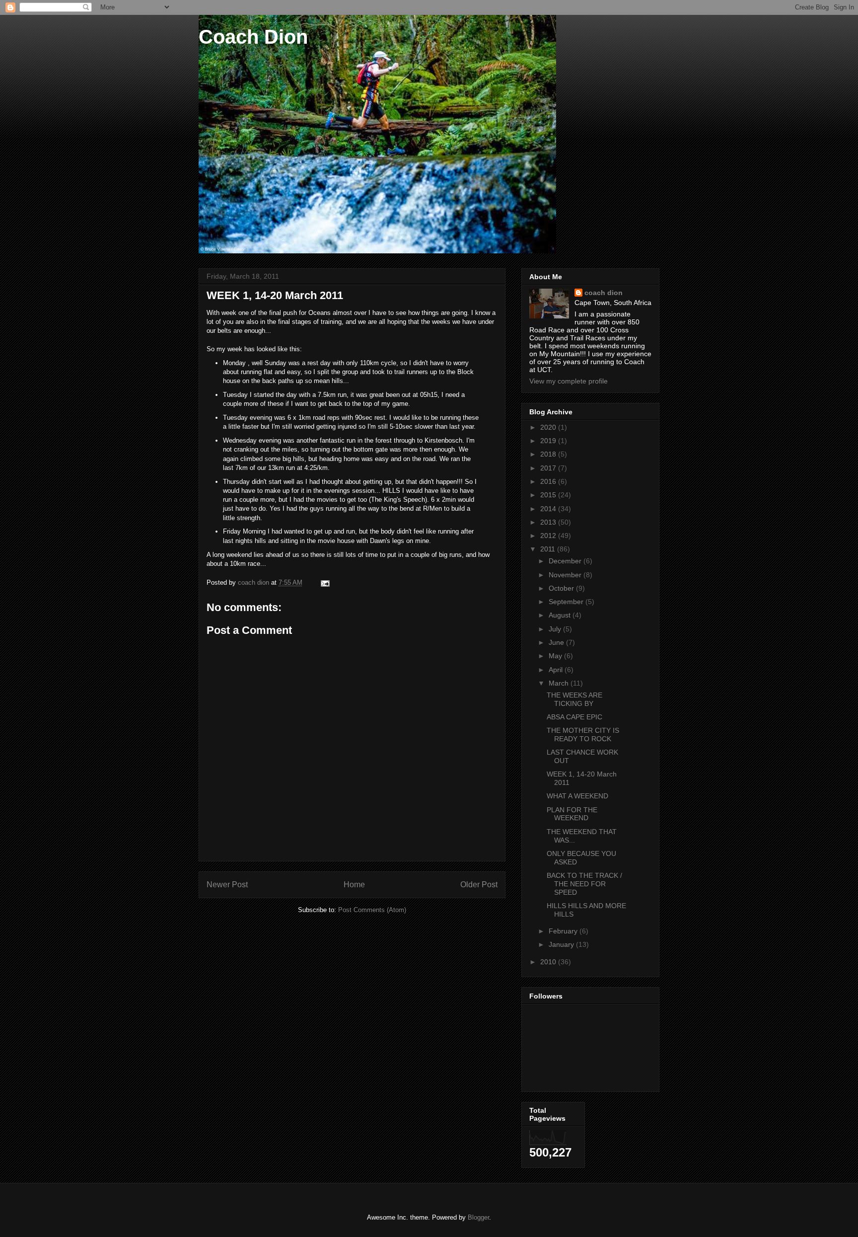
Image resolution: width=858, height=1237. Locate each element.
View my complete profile (568, 381)
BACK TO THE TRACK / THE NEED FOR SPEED (584, 883)
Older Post (479, 884)
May (556, 656)
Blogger (478, 1217)
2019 (549, 441)
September (567, 602)
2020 (549, 427)
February (564, 931)
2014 (549, 509)
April (557, 670)
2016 (549, 481)
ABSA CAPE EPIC (574, 717)
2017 (549, 468)
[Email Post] (324, 582)
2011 (548, 549)
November (566, 575)
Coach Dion (253, 37)
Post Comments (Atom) (372, 910)
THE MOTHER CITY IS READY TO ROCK (583, 734)
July (556, 629)
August (560, 615)
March (560, 683)
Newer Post (227, 884)
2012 (549, 536)
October (562, 588)
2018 (549, 454)
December (566, 561)
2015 (549, 495)
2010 (549, 962)
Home (354, 884)
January (562, 944)
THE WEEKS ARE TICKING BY (574, 699)
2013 (549, 522)
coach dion (603, 293)
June (557, 642)
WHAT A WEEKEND (577, 796)
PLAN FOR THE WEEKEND (572, 814)
